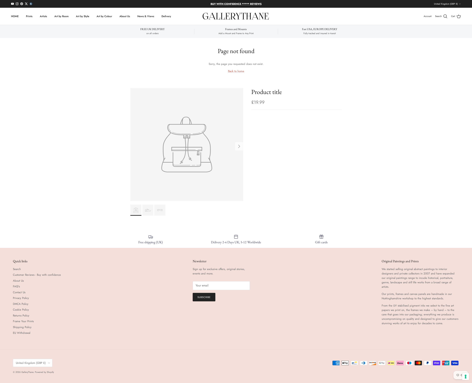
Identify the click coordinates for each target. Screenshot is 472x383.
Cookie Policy (21, 310)
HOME (15, 16)
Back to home (236, 71)
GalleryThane (27, 372)
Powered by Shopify (44, 372)
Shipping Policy (22, 327)
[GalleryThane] (236, 16)
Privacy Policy (21, 298)
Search (17, 269)
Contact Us (19, 292)
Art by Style (82, 16)
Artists (43, 16)
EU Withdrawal (21, 333)
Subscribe (204, 297)
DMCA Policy (20, 304)
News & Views (145, 16)
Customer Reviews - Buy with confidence (37, 275)
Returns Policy (21, 316)
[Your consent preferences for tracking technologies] (465, 376)
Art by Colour (104, 16)
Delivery (166, 16)
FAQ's (16, 286)
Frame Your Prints (23, 321)
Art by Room (61, 16)
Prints (29, 16)
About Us (124, 16)
